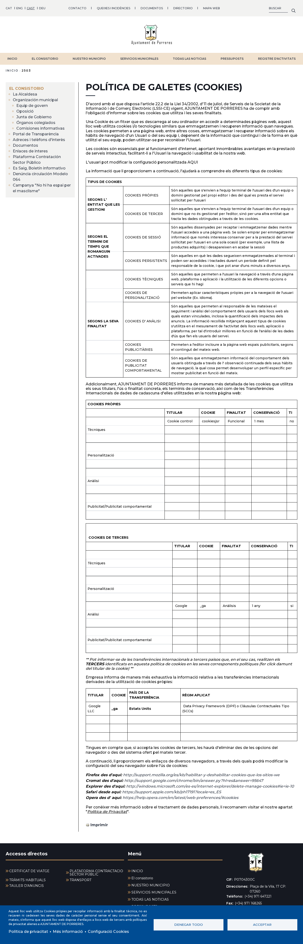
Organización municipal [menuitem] (35, 100)
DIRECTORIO (183, 8)
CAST (31, 8)
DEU (42, 8)
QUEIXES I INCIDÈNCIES (113, 8)
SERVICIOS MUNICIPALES (139, 58)
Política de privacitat (28, 931)
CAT (9, 8)
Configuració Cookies (108, 931)
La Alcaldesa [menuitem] (25, 94)
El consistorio (45, 58)
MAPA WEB (211, 8)
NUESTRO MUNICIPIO (89, 58)
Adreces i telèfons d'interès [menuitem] (39, 139)
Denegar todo (188, 924)
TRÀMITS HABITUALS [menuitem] (27, 880)
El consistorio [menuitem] (26, 88)
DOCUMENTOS (152, 8)
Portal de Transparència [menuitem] (36, 134)
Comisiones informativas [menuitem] (40, 128)
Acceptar (262, 924)
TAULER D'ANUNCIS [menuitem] (26, 885)
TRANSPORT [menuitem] (80, 880)
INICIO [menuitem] (137, 871)
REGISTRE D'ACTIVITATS (277, 58)
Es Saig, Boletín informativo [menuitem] (39, 168)
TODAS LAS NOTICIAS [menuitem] (150, 899)
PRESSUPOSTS (232, 58)
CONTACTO (77, 8)
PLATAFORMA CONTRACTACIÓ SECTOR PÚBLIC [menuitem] (96, 872)
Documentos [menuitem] (25, 145)
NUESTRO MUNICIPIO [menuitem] (150, 885)
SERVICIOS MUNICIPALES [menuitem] (153, 892)
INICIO (12, 58)
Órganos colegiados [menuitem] (35, 122)
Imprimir (99, 825)
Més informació (68, 931)
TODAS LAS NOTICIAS (189, 58)
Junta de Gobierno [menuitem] (34, 117)
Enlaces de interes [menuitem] (30, 151)
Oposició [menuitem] (25, 111)
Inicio (12, 70)
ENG (19, 8)
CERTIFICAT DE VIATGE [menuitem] (29, 871)
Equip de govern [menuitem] (32, 105)
